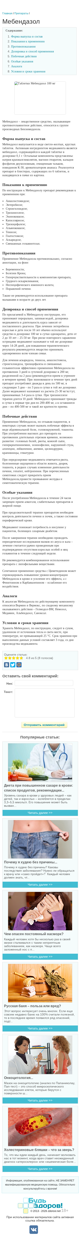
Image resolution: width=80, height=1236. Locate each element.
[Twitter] (12, 664)
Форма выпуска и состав (27, 36)
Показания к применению (28, 41)
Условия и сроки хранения (28, 71)
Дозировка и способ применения (32, 51)
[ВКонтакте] (6, 664)
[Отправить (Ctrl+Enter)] (46, 725)
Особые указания (22, 61)
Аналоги (16, 66)
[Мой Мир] (19, 664)
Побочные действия (23, 56)
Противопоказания (23, 46)
